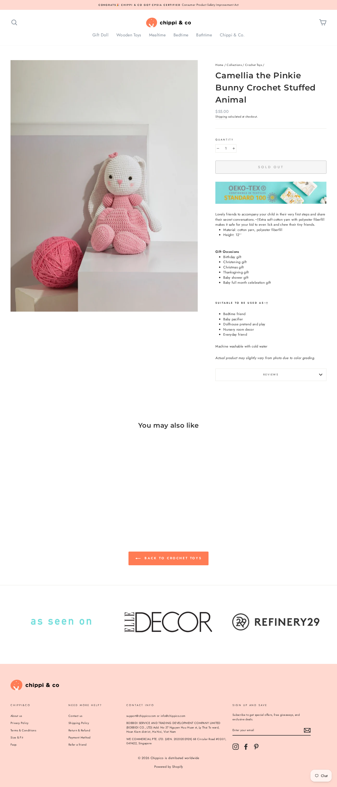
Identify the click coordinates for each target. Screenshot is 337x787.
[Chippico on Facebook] (246, 746)
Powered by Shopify (168, 766)
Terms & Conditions (23, 730)
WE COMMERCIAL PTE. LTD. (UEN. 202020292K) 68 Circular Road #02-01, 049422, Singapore (176, 741)
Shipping (221, 116)
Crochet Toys (253, 65)
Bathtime (204, 35)
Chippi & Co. (232, 35)
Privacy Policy (20, 723)
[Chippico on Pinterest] (256, 746)
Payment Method (79, 737)
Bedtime (181, 35)
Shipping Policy (78, 723)
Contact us (75, 716)
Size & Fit (17, 737)
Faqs (13, 744)
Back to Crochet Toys (172, 558)
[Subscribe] (307, 730)
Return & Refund (79, 730)
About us (16, 716)
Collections (234, 65)
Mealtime (157, 35)
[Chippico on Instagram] (235, 746)
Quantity (224, 140)
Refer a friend (77, 744)
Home (219, 65)
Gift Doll (100, 35)
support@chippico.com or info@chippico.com (155, 716)
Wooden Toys (128, 35)
